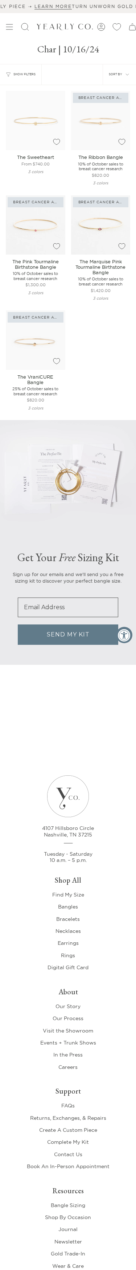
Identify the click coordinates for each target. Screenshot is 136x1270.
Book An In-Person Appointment (68, 1166)
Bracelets (68, 919)
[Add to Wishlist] (56, 142)
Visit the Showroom (68, 1031)
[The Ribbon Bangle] (101, 121)
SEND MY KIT (68, 634)
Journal (68, 1229)
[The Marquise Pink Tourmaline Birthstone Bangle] (101, 225)
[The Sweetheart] (35, 121)
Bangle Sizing (68, 1205)
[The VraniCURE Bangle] (35, 340)
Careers (68, 1067)
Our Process (68, 1018)
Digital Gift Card (68, 967)
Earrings (68, 943)
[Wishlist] (117, 27)
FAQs (68, 1106)
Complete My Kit (68, 1142)
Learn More (37, 6)
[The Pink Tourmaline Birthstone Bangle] (35, 225)
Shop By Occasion (68, 1217)
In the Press (68, 1055)
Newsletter (68, 1242)
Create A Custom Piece (68, 1130)
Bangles (68, 907)
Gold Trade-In (68, 1254)
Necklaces (68, 931)
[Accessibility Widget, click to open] (124, 635)
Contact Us (68, 1154)
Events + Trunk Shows (68, 1043)
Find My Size (68, 895)
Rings (68, 955)
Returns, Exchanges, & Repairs (68, 1118)
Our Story (68, 1006)
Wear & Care (68, 1266)
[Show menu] (9, 27)
